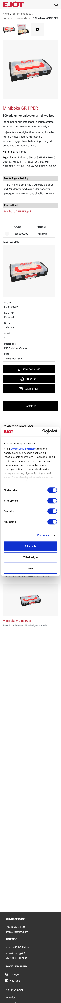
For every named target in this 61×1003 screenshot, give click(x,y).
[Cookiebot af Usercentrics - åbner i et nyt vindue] (43, 431)
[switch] (52, 500)
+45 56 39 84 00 (15, 926)
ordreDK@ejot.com (16, 931)
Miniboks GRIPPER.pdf (17, 211)
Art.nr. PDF (31, 378)
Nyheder (10, 997)
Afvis (30, 568)
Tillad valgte (30, 557)
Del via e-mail (31, 388)
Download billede (31, 369)
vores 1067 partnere (23, 448)
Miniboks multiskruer (17, 620)
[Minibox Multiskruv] (30, 600)
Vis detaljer (43, 535)
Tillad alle (30, 546)
